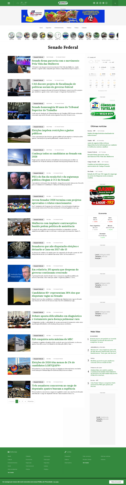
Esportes (48, 28)
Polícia (76, 28)
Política (69, 28)
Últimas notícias (99, 126)
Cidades (84, 28)
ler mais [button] (56, 482)
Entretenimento (59, 28)
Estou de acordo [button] (116, 482)
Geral (41, 28)
